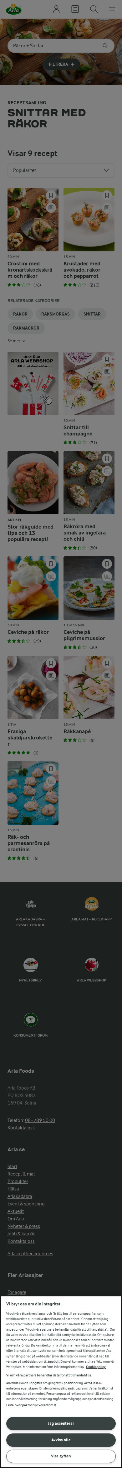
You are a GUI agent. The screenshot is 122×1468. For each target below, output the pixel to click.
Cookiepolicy (96, 1367)
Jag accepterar (61, 1423)
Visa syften (61, 1456)
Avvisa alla (61, 1439)
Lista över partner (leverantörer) (31, 1405)
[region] (61, 1382)
